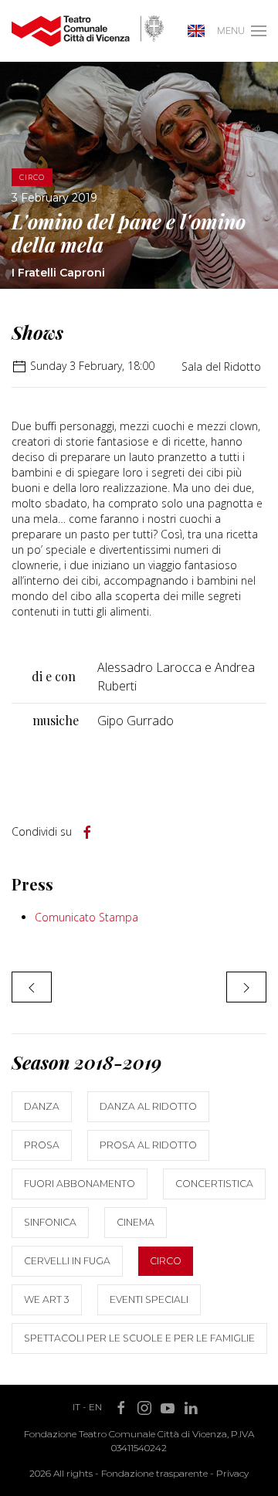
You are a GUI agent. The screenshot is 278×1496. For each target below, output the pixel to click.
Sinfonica (50, 1222)
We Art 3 (47, 1299)
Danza (41, 1106)
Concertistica (214, 1183)
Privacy (232, 1473)
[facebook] (87, 832)
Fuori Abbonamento (79, 1183)
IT (76, 1407)
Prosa (41, 1145)
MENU (231, 30)
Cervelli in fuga (67, 1261)
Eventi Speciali (149, 1299)
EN (95, 1407)
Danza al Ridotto (148, 1106)
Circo (165, 1261)
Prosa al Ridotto (148, 1145)
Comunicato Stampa (86, 917)
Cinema (135, 1222)
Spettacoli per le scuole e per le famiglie (139, 1338)
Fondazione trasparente (154, 1473)
